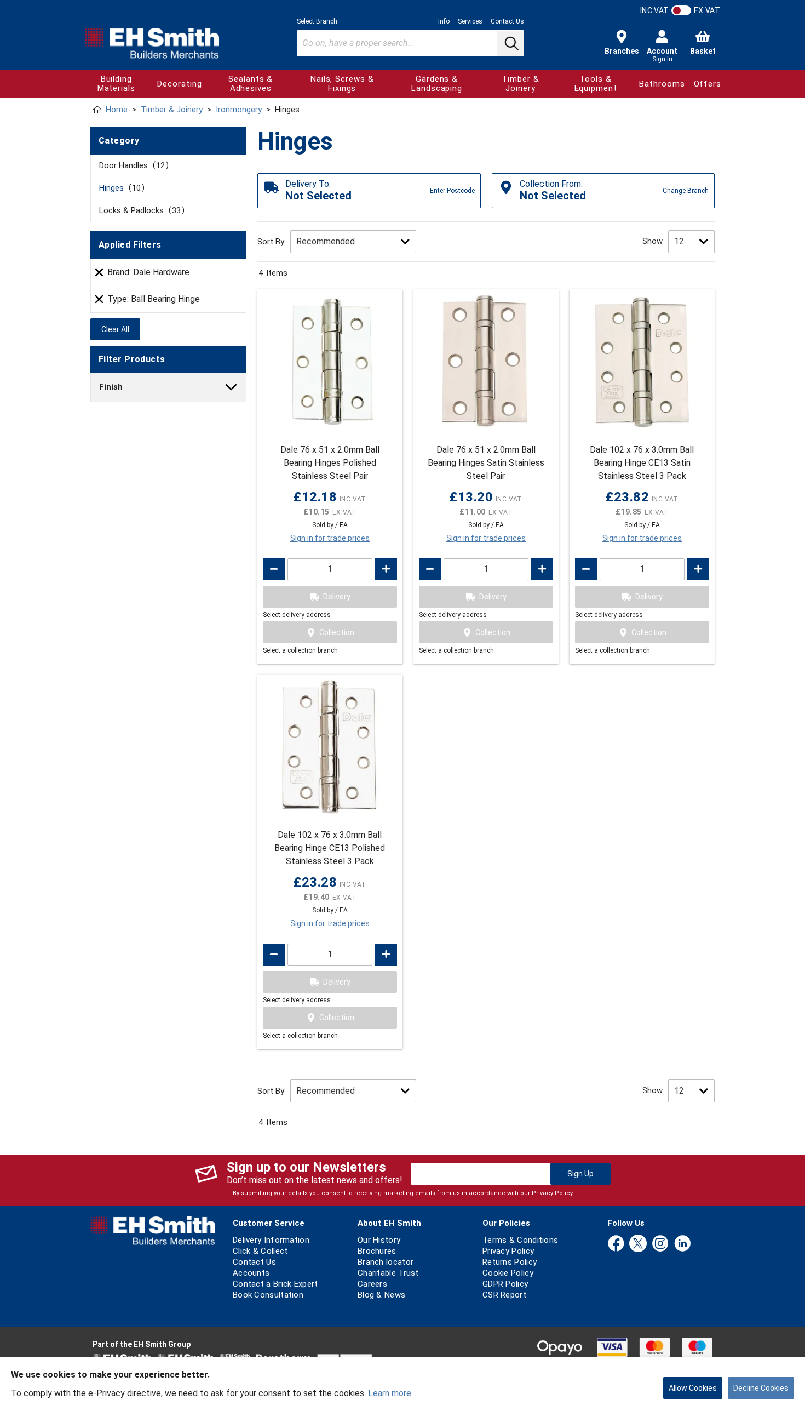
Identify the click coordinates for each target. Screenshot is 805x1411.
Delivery (336, 596)
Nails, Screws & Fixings (342, 83)
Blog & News (381, 1295)
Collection (336, 632)
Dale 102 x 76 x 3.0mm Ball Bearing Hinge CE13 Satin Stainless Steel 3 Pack (642, 462)
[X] (638, 1244)
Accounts (251, 1273)
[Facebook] (616, 1244)
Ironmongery (239, 110)
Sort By (270, 242)
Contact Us (507, 21)
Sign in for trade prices (330, 538)
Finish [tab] (111, 387)
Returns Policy (509, 1262)
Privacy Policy (552, 1193)
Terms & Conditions (520, 1240)
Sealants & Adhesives (250, 83)
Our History (379, 1240)
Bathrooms (662, 84)
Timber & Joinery (520, 83)
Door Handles (132, 165)
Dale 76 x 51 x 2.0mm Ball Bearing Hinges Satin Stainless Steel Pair (486, 462)
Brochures (377, 1251)
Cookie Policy (507, 1273)
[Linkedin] (682, 1244)
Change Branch (686, 191)
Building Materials (116, 83)
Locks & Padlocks (140, 210)
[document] (402, 1384)
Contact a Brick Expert (275, 1284)
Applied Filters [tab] (130, 244)
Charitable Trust (388, 1273)
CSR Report (504, 1295)
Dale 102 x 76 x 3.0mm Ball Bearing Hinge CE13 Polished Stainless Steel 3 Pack (329, 848)
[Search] (510, 43)
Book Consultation (268, 1295)
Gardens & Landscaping (436, 83)
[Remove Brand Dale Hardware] (99, 272)
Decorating (179, 84)
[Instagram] (660, 1244)
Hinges (120, 188)
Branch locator (385, 1262)
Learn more (389, 1393)
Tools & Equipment (595, 83)
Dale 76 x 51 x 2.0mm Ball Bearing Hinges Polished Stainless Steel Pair (330, 462)
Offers (707, 84)
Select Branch (317, 21)
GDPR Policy (505, 1284)
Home (117, 110)
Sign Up (580, 1173)
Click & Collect (260, 1251)
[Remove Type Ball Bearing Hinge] (99, 299)
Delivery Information (271, 1240)
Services (470, 21)
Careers (372, 1284)
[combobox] (410, 43)
